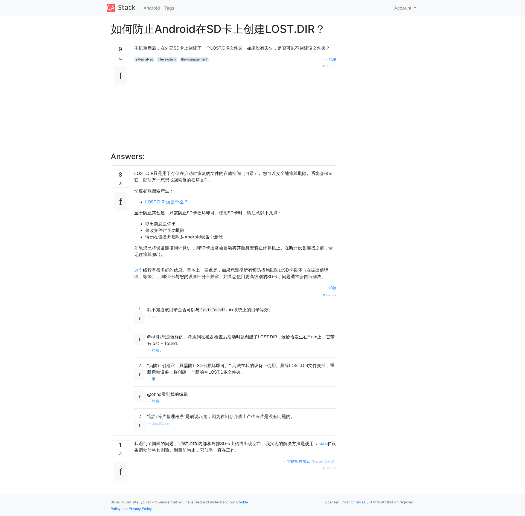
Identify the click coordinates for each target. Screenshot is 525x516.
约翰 (332, 288)
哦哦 (332, 59)
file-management (194, 59)
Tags (169, 8)
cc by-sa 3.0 (361, 502)
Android (152, 8)
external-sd (144, 59)
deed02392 (161, 423)
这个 (138, 270)
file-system (167, 59)
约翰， (157, 350)
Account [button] (403, 8)
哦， (155, 379)
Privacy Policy (140, 509)
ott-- (155, 317)
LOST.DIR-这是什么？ (166, 201)
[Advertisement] (235, 107)
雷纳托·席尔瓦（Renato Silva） (311, 461)
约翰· (156, 401)
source (330, 66)
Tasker (320, 443)
